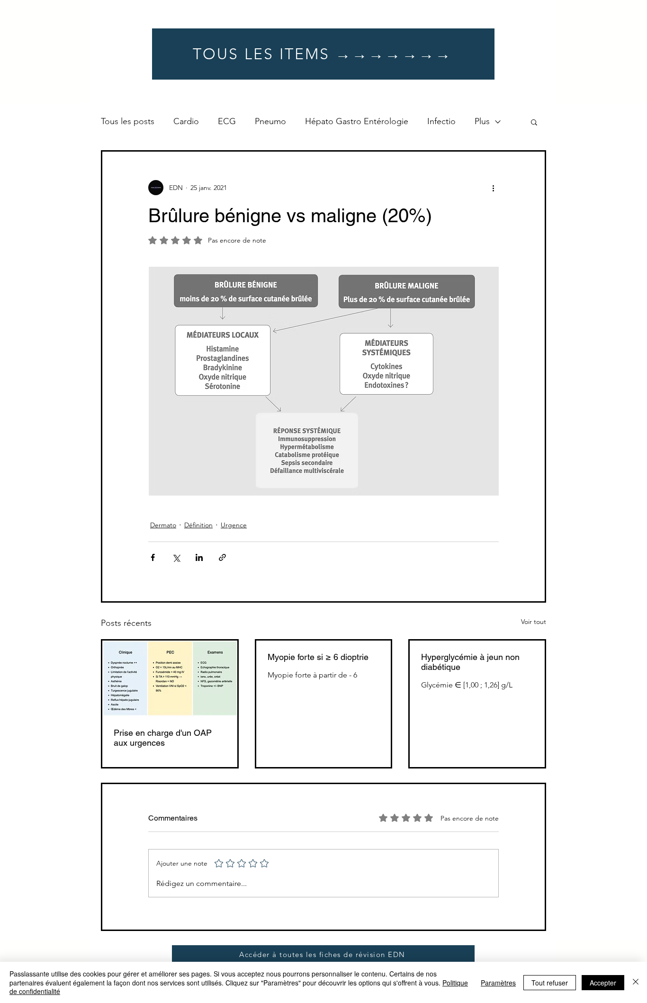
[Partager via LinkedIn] (199, 557)
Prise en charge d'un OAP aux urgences (163, 738)
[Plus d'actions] (493, 187)
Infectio (441, 121)
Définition (198, 525)
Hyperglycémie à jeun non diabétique (470, 662)
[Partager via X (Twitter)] (175, 557)
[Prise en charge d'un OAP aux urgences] (169, 678)
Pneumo (270, 121)
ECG (227, 121)
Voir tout (533, 621)
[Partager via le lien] (222, 557)
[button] (534, 122)
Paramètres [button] (498, 982)
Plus (482, 121)
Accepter (603, 982)
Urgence (234, 525)
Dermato (163, 525)
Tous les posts (127, 121)
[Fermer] (635, 982)
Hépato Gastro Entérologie (356, 121)
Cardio (186, 121)
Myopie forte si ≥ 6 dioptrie (318, 657)
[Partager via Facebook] (152, 557)
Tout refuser (549, 982)
